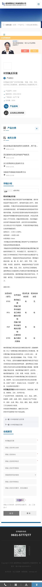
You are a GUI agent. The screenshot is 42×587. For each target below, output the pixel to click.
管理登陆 (24, 572)
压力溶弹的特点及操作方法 (13, 163)
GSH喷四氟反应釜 (16, 424)
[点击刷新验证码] (20, 500)
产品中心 (21, 25)
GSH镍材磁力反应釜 (17, 419)
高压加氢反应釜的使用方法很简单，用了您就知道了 (21, 146)
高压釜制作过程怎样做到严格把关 (16, 155)
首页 (14, 25)
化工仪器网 (16, 572)
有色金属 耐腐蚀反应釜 (34, 25)
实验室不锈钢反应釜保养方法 (14, 172)
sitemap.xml (33, 572)
